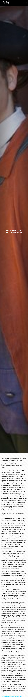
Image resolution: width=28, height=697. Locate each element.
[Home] (5, 2)
